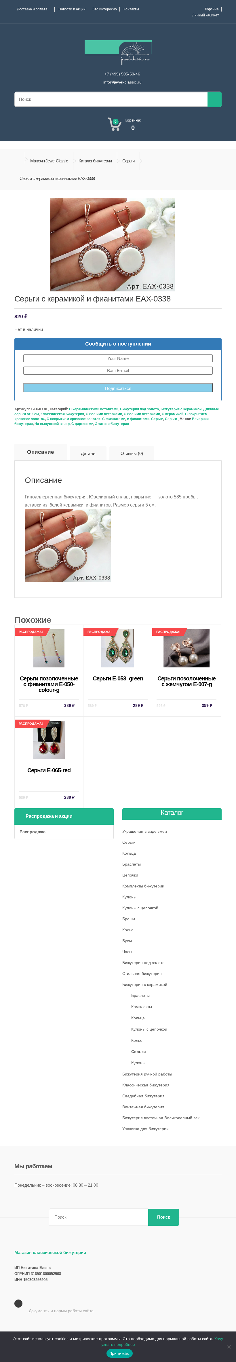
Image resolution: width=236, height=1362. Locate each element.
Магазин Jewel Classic (49, 160)
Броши (128, 919)
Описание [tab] (40, 452)
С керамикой (172, 414)
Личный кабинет (205, 15)
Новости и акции (71, 9)
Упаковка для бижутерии (145, 1128)
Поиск (163, 1217)
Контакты (131, 9)
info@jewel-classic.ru (122, 82)
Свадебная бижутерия (143, 1096)
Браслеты (131, 864)
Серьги (128, 160)
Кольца (129, 853)
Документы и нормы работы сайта (61, 1310)
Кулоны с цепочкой (140, 908)
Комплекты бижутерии (143, 886)
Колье (128, 929)
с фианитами (138, 419)
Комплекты (141, 1006)
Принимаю (119, 1353)
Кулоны (129, 897)
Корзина (212, 9)
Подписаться (118, 388)
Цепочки (130, 875)
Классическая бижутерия (62, 414)
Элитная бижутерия (112, 424)
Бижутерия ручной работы (147, 1074)
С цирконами (82, 424)
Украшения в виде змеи (144, 831)
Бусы (127, 940)
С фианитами (113, 419)
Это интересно (104, 9)
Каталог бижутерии (95, 160)
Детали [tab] (88, 453)
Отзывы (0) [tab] (132, 453)
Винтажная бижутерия (143, 1107)
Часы (127, 951)
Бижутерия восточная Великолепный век (160, 1118)
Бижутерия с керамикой (181, 409)
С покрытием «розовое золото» (73, 419)
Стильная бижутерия (142, 973)
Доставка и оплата (32, 9)
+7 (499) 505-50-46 (122, 74)
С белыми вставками (104, 414)
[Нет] (229, 1347)
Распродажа (32, 831)
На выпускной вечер (52, 424)
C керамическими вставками (93, 409)
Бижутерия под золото (139, 409)
